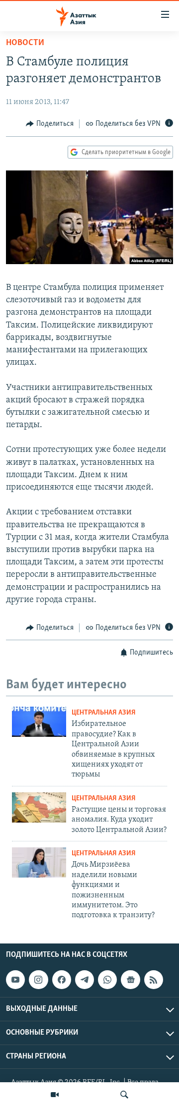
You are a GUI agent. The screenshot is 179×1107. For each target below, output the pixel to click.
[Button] (50, 123)
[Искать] (124, 1094)
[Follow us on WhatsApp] (107, 979)
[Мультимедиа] (55, 1094)
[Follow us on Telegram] (84, 979)
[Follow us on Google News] (130, 979)
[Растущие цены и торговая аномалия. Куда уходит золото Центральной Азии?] (39, 807)
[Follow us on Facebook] (61, 979)
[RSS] (153, 979)
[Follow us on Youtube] (15, 979)
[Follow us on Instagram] (38, 979)
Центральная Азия (104, 713)
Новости (25, 43)
